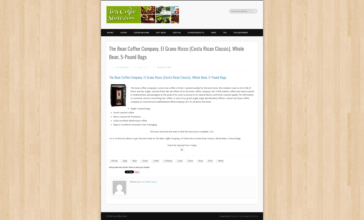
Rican (201, 161)
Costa (180, 161)
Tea (225, 32)
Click (212, 131)
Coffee (123, 32)
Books (110, 32)
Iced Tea (177, 32)
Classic (145, 161)
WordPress (253, 216)
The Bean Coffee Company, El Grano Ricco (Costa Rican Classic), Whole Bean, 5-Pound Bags (168, 77)
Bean (135, 161)
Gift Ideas (161, 32)
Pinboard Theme (237, 216)
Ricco (210, 161)
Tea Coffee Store (122, 67)
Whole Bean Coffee (164, 67)
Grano (190, 161)
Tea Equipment (240, 32)
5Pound (114, 161)
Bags (125, 161)
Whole (220, 161)
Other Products (196, 32)
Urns (213, 32)
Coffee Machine (141, 32)
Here (111, 138)
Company (168, 161)
